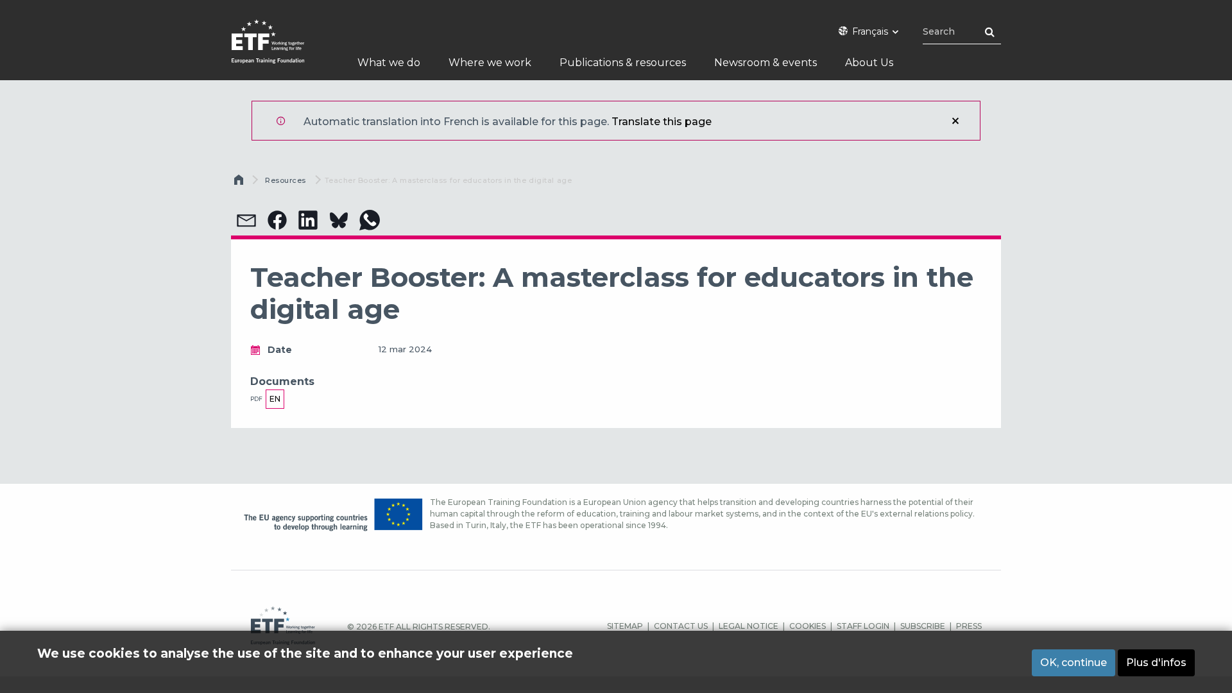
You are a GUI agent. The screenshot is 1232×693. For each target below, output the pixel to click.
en (275, 399)
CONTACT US (681, 626)
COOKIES (807, 626)
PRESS (969, 626)
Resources (285, 180)
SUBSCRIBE (922, 626)
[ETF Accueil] (280, 49)
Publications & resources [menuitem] (623, 62)
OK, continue (1073, 662)
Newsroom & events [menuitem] (765, 62)
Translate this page (662, 122)
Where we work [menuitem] (490, 62)
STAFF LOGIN (863, 626)
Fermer (955, 121)
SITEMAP (625, 626)
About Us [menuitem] (869, 62)
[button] (246, 220)
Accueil (240, 183)
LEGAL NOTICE (748, 626)
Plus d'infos (1156, 662)
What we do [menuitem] (388, 62)
